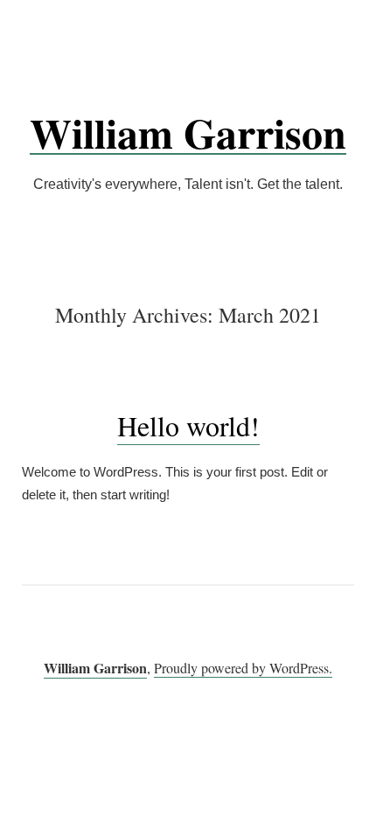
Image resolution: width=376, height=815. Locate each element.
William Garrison (188, 132)
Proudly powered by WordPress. (243, 667)
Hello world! (188, 425)
